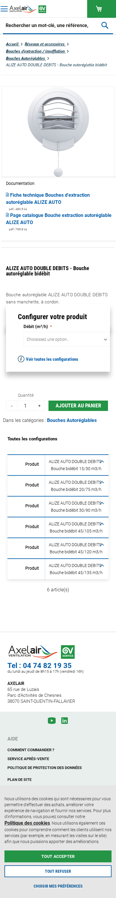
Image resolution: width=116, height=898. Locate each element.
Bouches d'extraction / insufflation (36, 51)
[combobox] (47, 25)
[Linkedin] (64, 721)
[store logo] (29, 9)
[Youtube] (52, 721)
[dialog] (58, 841)
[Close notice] (108, 792)
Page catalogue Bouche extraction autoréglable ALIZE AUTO (59, 218)
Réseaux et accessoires (45, 44)
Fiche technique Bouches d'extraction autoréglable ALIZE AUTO (48, 198)
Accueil (13, 44)
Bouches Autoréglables (26, 58)
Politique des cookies (27, 823)
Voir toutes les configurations (52, 359)
